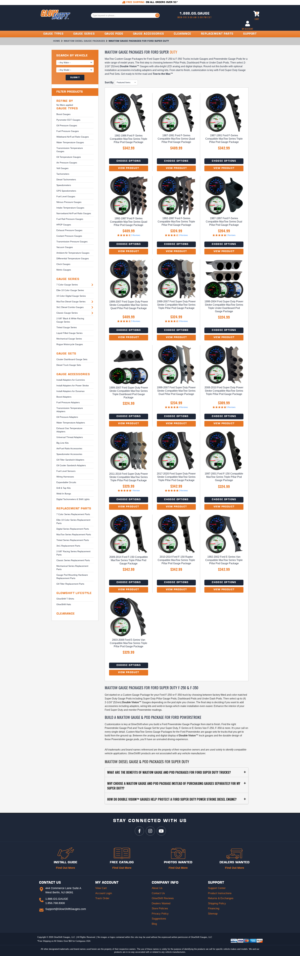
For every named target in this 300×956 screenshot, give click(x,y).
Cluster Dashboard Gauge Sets (71, 359)
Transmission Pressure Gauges (72, 241)
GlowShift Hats (63, 604)
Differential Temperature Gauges (72, 258)
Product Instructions (220, 893)
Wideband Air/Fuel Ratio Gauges (72, 136)
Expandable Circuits (66, 482)
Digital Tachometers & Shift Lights (73, 499)
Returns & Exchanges (220, 898)
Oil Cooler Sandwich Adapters (71, 465)
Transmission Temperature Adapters (69, 410)
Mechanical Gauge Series (69, 338)
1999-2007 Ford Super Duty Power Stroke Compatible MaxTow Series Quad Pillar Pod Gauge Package (128, 305)
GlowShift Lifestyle (74, 593)
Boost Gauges (63, 114)
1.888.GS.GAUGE (195, 13)
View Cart (101, 888)
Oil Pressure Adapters (67, 417)
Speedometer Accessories (69, 454)
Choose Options (128, 161)
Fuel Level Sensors (65, 471)
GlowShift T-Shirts (65, 598)
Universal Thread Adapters (69, 437)
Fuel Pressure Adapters (68, 402)
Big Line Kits (62, 443)
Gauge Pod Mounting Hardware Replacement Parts (72, 576)
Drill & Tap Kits (63, 488)
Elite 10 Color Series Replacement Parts (73, 521)
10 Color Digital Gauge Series (71, 296)
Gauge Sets (66, 353)
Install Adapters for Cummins (70, 380)
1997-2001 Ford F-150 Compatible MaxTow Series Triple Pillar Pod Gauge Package (224, 477)
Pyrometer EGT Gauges (68, 120)
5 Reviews (135, 321)
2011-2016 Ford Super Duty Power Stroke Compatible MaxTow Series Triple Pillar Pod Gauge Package (128, 477)
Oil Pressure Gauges (66, 125)
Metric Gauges (63, 269)
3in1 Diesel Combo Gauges (70, 307)
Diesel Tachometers (66, 179)
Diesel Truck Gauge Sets (68, 365)
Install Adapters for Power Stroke (72, 385)
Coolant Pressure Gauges (69, 236)
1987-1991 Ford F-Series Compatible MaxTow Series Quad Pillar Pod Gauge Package (176, 138)
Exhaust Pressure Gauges (69, 230)
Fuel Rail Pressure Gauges (69, 219)
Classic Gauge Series (67, 313)
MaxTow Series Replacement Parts (73, 534)
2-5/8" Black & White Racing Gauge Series (70, 320)
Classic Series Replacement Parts (73, 560)
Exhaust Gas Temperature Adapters (69, 430)
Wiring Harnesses (65, 476)
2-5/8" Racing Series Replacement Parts (73, 553)
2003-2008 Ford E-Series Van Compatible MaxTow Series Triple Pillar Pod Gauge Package (128, 643)
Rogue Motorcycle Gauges (69, 344)
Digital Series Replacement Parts (72, 529)
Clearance (65, 613)
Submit (75, 78)
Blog (154, 923)
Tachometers (62, 174)
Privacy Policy (160, 913)
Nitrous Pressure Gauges (68, 202)
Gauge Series (67, 279)
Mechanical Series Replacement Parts (72, 567)
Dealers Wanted (161, 903)
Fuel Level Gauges (65, 196)
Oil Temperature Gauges (68, 157)
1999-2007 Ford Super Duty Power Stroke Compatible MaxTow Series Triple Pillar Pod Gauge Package (176, 304)
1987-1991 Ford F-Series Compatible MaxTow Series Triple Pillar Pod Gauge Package (224, 138)
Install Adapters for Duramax (70, 391)
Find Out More (65, 867)
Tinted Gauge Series (66, 327)
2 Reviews (230, 235)
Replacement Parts (73, 508)
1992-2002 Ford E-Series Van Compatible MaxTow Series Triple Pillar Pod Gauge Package (224, 560)
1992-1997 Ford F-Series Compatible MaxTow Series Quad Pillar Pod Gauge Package (128, 221)
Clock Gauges (63, 264)
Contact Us (158, 893)
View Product (128, 168)
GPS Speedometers (66, 191)
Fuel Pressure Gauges (67, 131)
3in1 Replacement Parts (68, 545)
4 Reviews (183, 407)
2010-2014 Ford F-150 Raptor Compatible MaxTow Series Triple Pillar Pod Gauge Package (176, 560)
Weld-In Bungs (63, 493)
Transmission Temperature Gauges (69, 150)
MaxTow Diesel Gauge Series (70, 301)
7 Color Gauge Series (67, 284)
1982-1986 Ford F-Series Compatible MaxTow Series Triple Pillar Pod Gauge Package (128, 138)
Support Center (217, 888)
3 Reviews (135, 235)
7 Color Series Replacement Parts (73, 514)
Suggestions (159, 918)
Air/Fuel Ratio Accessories (69, 448)
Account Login (103, 893)
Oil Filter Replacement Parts (70, 584)
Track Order (102, 898)
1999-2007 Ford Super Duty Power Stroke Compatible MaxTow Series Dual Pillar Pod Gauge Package (176, 390)
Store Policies (160, 908)
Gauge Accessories (73, 374)
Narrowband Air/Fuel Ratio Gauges (73, 213)
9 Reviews (183, 321)
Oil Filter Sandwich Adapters (70, 459)
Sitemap (213, 913)
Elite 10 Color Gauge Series (70, 290)
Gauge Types (67, 108)
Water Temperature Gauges (70, 142)
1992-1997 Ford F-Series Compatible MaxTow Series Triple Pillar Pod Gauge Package (176, 221)
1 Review (136, 490)
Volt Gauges (62, 168)
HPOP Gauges (63, 224)
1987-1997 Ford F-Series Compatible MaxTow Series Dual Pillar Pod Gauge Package (224, 221)
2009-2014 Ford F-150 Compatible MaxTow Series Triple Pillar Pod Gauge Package (128, 560)
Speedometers (63, 185)
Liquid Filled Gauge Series (69, 333)
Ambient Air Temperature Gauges (72, 253)
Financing (213, 908)
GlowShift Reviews (163, 898)
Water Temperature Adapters (70, 422)
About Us (157, 888)
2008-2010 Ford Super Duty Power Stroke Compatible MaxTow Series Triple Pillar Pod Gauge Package (224, 390)
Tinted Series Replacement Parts (72, 540)
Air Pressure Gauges (66, 162)
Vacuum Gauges (64, 247)
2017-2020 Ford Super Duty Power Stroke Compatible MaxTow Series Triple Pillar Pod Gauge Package (176, 477)
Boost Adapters (63, 397)
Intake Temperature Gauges (70, 207)
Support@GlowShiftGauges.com (65, 909)
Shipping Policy (217, 903)
